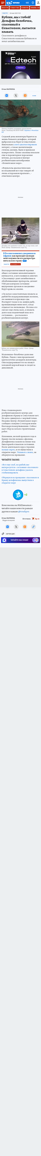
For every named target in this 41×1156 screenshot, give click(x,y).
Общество (5, 13)
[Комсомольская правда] (12, 3)
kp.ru (37, 519)
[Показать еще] (34, 95)
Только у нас (14, 8)
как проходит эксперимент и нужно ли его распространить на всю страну (19, 257)
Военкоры (25, 8)
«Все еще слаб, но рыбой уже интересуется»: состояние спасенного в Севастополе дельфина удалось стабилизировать (20, 468)
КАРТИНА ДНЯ (10, 534)
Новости (5, 8)
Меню (2, 3)
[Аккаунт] (38, 3)
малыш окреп (8, 449)
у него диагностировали (25, 144)
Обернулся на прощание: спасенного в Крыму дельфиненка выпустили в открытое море (20, 480)
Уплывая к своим (25, 452)
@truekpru (23, 511)
